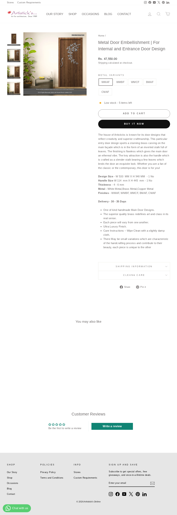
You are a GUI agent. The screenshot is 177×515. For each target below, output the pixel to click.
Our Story (54, 14)
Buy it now (134, 124)
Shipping (102, 63)
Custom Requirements (29, 2)
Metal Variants (111, 75)
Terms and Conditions (51, 477)
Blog (108, 14)
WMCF (135, 82)
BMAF (150, 82)
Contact (124, 14)
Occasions (90, 14)
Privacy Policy (48, 472)
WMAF (105, 82)
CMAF (105, 91)
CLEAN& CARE (134, 275)
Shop (72, 14)
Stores (10, 2)
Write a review (112, 426)
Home (101, 35)
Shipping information (134, 266)
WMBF (120, 82)
